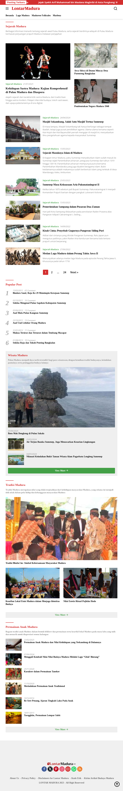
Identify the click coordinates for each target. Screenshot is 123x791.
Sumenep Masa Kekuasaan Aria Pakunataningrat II (71, 184)
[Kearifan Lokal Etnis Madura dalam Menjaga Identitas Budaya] (33, 583)
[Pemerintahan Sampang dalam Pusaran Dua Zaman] (23, 210)
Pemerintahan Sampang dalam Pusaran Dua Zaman (71, 206)
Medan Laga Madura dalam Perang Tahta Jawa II (70, 253)
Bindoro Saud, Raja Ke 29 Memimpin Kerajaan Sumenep (41, 293)
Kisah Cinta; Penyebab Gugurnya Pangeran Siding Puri (73, 230)
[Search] (115, 8)
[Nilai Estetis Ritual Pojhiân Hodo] (90, 583)
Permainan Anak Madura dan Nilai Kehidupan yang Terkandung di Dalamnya (62, 642)
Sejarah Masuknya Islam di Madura (62, 152)
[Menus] (8, 8)
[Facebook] (44, 769)
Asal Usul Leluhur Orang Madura (29, 323)
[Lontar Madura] (25, 8)
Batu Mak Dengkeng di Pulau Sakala (26, 433)
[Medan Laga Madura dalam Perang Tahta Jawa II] (23, 256)
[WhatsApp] (73, 769)
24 (64, 272)
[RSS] (79, 769)
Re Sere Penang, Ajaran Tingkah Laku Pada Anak (48, 701)
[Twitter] (50, 769)
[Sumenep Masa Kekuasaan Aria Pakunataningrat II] (23, 187)
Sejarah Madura (14, 83)
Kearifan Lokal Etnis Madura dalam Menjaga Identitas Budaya (33, 602)
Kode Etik (76, 778)
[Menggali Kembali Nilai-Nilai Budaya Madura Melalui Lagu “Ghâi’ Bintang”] (14, 659)
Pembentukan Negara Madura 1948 (91, 106)
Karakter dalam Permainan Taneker (42, 671)
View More (60, 470)
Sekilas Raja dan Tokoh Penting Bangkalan (34, 343)
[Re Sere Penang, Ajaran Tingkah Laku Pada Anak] (14, 703)
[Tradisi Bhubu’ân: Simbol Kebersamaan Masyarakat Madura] (61, 528)
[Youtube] (67, 769)
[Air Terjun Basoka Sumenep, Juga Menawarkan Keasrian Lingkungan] (16, 444)
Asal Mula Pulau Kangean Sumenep (30, 313)
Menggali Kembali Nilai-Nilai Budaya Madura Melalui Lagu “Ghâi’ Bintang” (61, 657)
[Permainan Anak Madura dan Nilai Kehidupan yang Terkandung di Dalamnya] (14, 645)
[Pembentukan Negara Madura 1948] (95, 91)
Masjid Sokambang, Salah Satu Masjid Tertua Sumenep (73, 121)
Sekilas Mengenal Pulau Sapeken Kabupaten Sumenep (39, 303)
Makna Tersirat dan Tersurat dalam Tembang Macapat (39, 333)
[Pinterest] (56, 769)
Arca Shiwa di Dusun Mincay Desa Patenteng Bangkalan (91, 72)
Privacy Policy (29, 778)
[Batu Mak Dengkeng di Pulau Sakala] (61, 397)
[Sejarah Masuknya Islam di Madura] (23, 160)
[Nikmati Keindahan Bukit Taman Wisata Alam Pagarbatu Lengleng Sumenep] (16, 459)
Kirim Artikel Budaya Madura (99, 778)
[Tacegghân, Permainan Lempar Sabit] (14, 718)
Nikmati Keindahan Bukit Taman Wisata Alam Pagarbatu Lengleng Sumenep (64, 456)
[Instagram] (62, 769)
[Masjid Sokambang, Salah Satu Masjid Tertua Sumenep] (23, 129)
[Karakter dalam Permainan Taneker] (14, 674)
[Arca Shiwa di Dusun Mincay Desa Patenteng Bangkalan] (95, 55)
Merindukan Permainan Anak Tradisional (44, 686)
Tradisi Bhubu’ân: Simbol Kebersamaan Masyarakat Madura (36, 563)
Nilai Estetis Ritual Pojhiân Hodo (79, 601)
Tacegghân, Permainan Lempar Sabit (42, 715)
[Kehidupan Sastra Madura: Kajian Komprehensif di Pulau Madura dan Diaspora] (38, 61)
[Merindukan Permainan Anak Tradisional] (14, 689)
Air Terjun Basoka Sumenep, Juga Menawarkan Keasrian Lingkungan (60, 442)
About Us (14, 778)
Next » (74, 272)
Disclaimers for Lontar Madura (53, 778)
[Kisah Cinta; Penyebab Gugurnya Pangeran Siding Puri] (23, 234)
